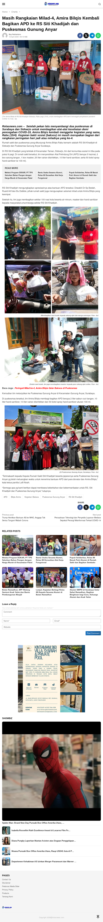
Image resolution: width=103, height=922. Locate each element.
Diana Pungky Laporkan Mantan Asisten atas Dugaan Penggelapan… (44, 841)
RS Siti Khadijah (75, 497)
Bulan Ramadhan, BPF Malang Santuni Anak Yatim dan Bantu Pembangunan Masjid (16, 592)
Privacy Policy (7, 889)
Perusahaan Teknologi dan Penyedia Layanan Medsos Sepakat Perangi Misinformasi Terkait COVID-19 (77, 517)
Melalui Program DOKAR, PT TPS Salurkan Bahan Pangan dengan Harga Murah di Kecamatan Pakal (19, 175)
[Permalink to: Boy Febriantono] (5, 35)
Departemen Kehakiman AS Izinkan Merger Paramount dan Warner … (44, 861)
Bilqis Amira (16, 497)
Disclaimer (6, 882)
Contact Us (6, 879)
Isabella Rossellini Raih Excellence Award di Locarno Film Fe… (41, 830)
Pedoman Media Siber (10, 886)
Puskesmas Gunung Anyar (53, 497)
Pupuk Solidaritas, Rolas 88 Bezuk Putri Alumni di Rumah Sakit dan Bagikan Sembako (83, 175)
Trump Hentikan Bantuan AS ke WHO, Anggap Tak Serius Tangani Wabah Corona (23, 517)
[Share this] (80, 35)
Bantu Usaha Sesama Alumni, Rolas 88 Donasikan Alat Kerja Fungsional (50, 175)
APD (5, 497)
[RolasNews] (51, 3)
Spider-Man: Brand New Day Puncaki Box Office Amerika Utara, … (33, 823)
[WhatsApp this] (98, 35)
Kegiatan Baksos (32, 497)
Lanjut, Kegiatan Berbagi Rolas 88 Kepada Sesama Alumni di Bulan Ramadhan (50, 592)
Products (5, 893)
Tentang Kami (7, 896)
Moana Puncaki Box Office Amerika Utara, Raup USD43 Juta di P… (43, 851)
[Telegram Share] (92, 35)
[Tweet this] (86, 35)
